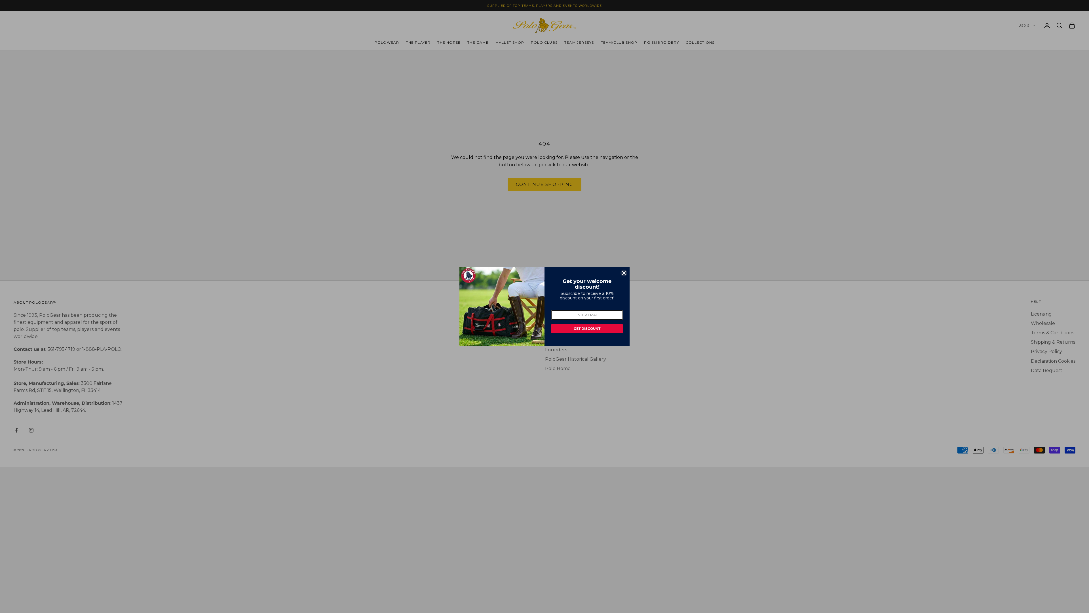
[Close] (624, 273)
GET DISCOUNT (587, 328)
